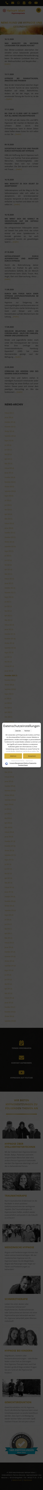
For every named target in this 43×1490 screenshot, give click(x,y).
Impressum (29, 761)
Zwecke (18, 731)
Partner (27, 731)
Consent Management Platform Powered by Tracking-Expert (23, 764)
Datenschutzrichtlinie (18, 761)
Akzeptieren (32, 756)
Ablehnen (13, 756)
